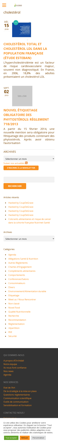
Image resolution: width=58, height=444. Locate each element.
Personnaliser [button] (38, 438)
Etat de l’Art (9, 387)
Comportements (16, 275)
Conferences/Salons (18, 279)
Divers (11, 287)
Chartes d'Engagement (20, 266)
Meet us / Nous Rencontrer (22, 299)
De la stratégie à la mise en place (20, 391)
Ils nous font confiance (15, 367)
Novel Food (14, 307)
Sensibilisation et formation (18, 405)
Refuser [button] (24, 438)
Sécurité (12, 336)
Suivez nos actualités (14, 163)
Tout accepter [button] (11, 438)
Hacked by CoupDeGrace (20, 202)
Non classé (13, 303)
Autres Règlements (18, 262)
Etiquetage (13, 295)
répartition (13, 328)
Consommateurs (16, 283)
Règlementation (16, 323)
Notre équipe (10, 364)
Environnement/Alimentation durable (27, 291)
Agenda (12, 254)
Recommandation (17, 319)
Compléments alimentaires (21, 270)
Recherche (13, 315)
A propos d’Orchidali (14, 360)
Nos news (8, 371)
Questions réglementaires (17, 394)
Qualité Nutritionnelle (19, 311)
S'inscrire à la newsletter (21, 168)
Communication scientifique (17, 398)
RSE (10, 332)
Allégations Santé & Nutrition (23, 258)
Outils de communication (16, 401)
